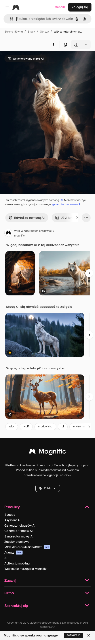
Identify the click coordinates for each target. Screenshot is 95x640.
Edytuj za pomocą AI (29, 218)
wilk (11, 426)
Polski (47, 488)
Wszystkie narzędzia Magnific (25, 569)
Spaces (9, 515)
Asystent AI (12, 520)
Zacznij (10, 580)
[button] (47, 488)
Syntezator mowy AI (18, 536)
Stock (31, 31)
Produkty (12, 506)
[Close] (88, 635)
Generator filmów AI (18, 531)
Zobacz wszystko (66, 245)
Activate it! (73, 635)
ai (63, 426)
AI (62, 200)
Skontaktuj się (16, 605)
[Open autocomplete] (10, 19)
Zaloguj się (80, 7)
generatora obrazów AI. (67, 204)
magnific (19, 235)
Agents (13, 553)
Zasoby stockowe (16, 542)
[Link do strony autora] (8, 233)
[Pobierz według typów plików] (86, 44)
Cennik (60, 7)
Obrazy (44, 31)
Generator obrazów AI (19, 526)
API (6, 558)
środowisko (45, 426)
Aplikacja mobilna (17, 563)
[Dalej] (77, 217)
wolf (26, 426)
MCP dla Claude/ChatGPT (26, 547)
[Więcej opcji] (53, 44)
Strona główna (13, 31)
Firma (9, 593)
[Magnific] (47, 452)
